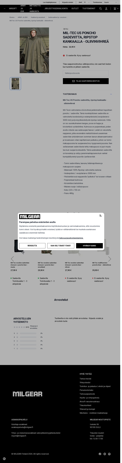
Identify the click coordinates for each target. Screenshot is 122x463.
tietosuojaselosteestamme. (71, 238)
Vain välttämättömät (61, 246)
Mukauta (32, 246)
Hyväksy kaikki (89, 246)
